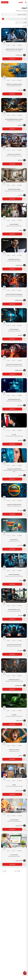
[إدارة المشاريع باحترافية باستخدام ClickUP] (14, 80)
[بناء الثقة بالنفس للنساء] (14, 220)
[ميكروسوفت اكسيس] (14, 815)
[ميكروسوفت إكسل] (14, 850)
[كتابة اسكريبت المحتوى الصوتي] (14, 255)
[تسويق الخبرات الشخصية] (14, 325)
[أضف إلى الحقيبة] (24, 58)
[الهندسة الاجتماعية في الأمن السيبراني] (14, 640)
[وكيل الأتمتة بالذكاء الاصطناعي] (14, 570)
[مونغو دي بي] (14, 710)
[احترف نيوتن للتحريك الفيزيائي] (14, 675)
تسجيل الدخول (5, 2)
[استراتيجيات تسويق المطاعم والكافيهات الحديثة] (14, 115)
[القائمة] (25, 2)
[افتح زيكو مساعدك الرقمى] (25, 973)
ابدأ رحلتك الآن (12, 58)
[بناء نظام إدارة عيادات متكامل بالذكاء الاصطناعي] (14, 45)
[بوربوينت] (14, 780)
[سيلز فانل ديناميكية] (14, 535)
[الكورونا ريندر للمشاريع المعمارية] (14, 185)
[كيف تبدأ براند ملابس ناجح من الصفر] (14, 150)
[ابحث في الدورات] (3, 19)
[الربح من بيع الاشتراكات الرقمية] (14, 605)
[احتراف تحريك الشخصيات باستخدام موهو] (14, 360)
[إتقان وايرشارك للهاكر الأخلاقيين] (14, 395)
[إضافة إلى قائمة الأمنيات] (4, 42)
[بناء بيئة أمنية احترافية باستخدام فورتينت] (14, 500)
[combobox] (21, 22)
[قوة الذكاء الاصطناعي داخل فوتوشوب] (14, 465)
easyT (21, 2)
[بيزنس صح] (14, 430)
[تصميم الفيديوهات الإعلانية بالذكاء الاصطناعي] (14, 290)
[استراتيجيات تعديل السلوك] (14, 745)
